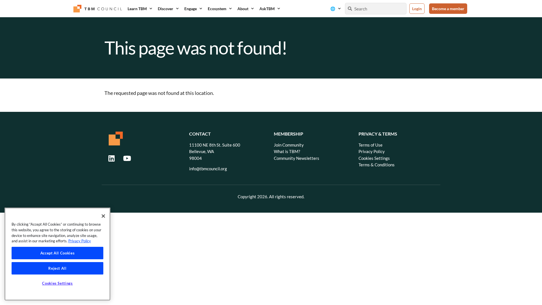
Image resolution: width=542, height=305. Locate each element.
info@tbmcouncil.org (208, 168)
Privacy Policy (372, 151)
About (242, 8)
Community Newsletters (296, 158)
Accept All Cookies (57, 253)
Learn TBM (137, 8)
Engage (190, 8)
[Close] (103, 216)
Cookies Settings (374, 158)
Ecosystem (217, 8)
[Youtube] (127, 158)
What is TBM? (287, 151)
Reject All (57, 268)
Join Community (289, 145)
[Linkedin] (111, 158)
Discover (165, 8)
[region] (57, 254)
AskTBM (267, 8)
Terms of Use (371, 145)
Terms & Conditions (377, 164)
